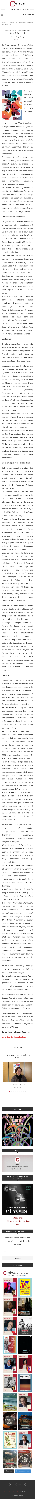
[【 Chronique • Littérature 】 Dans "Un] (25, 1364)
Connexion (16, 1492)
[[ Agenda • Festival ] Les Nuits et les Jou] (10, 1440)
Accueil (4, 22)
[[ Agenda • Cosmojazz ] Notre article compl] (10, 1402)
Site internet (18, 1218)
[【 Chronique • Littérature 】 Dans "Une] (10, 1383)
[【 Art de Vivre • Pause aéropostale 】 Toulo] (10, 1421)
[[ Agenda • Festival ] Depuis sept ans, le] (10, 1345)
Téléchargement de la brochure (18, 1221)
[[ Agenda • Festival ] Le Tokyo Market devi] (25, 1287)
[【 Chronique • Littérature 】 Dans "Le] (25, 1440)
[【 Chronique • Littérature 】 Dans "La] (10, 1287)
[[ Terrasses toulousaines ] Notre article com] (10, 1459)
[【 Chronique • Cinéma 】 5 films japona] (25, 1326)
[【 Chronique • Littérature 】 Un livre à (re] (25, 1402)
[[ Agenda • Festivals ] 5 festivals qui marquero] (25, 1345)
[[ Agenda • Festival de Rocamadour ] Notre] (25, 1421)
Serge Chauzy (20, 37)
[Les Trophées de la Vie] (17, 1072)
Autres (12, 22)
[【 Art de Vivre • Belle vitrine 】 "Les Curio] (25, 1459)
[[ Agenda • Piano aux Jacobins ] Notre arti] (25, 1307)
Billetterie (17, 1224)
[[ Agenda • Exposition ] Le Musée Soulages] (25, 1383)
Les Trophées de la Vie (17, 1085)
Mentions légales (8, 1492)
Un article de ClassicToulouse (14, 1037)
